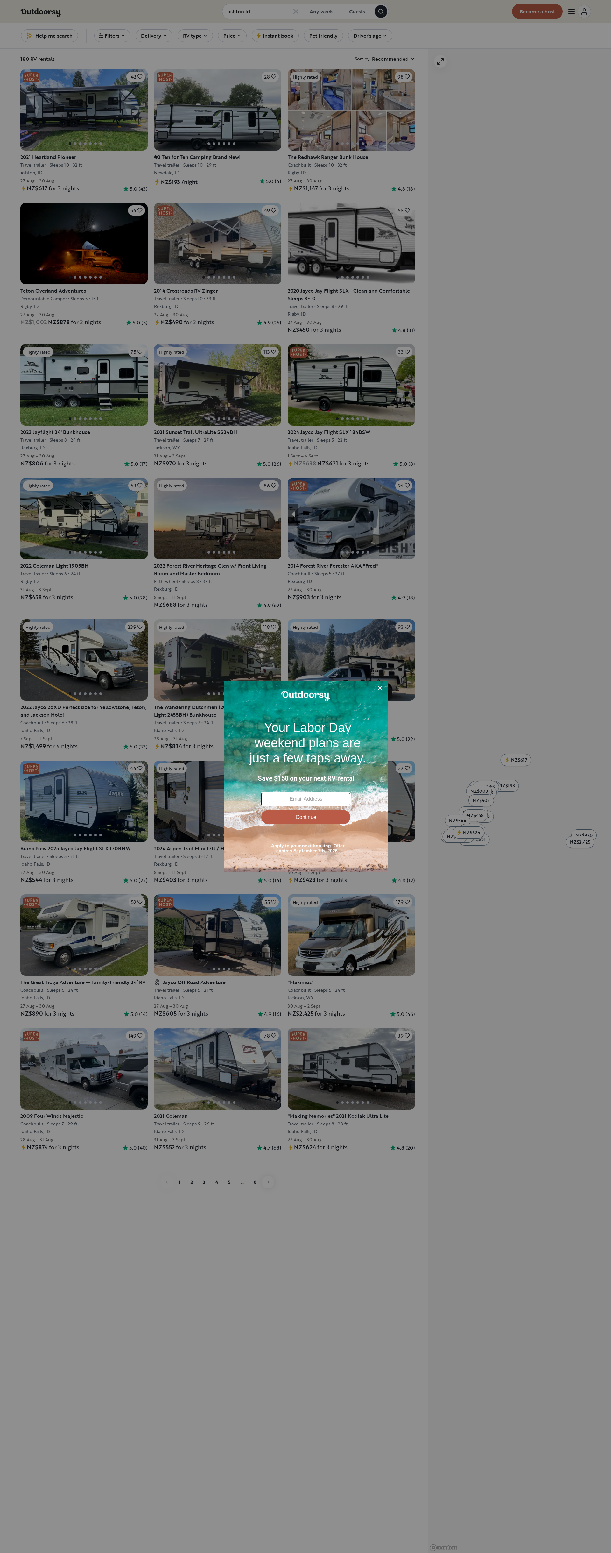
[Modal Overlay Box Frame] (306, 776)
